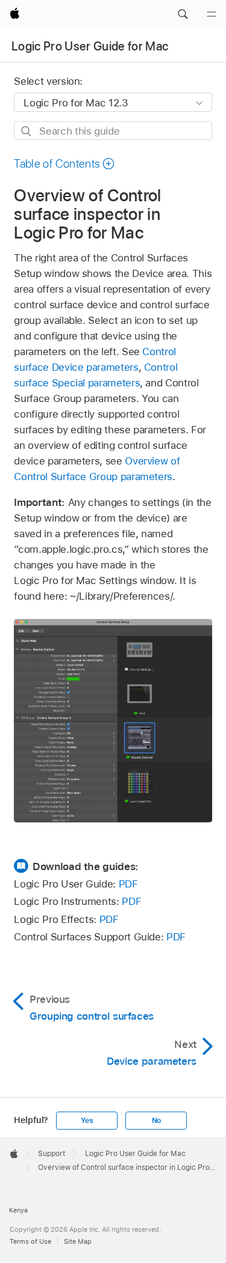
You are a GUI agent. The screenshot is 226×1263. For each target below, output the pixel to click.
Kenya (18, 1210)
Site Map (78, 1241)
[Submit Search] (26, 131)
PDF (128, 884)
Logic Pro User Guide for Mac (90, 46)
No (157, 1120)
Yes (87, 1120)
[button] (182, 14)
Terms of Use (30, 1241)
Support (51, 1153)
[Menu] (211, 14)
